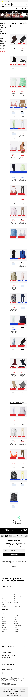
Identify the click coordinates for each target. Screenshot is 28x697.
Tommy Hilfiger (5, 629)
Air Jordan (4, 606)
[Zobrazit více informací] (13, 50)
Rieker (3, 631)
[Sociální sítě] (3, 646)
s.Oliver (15, 621)
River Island (4, 623)
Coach (15, 627)
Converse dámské (17, 590)
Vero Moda (4, 627)
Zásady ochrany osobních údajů (17, 561)
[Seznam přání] (23, 4)
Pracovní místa (14, 689)
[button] (13, 26)
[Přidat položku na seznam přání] (16, 36)
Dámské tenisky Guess (6, 588)
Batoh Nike (16, 602)
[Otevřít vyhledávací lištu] (25, 8)
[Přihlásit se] (16, 4)
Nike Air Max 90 (17, 592)
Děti (9, 4)
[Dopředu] (22, 8)
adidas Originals (17, 625)
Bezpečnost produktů (14, 693)
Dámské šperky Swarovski (7, 590)
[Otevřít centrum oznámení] (19, 4)
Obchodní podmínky (7, 691)
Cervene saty (17, 600)
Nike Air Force (17, 606)
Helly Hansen (17, 623)
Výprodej (18, 30)
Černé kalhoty (17, 594)
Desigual (16, 612)
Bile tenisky (4, 592)
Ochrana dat (22, 689)
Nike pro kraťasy (17, 588)
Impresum (16, 691)
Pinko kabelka (4, 596)
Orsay (3, 615)
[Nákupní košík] (26, 4)
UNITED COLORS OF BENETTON (6, 612)
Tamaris (3, 617)
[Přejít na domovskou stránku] (9, 641)
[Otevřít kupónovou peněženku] (13, 4)
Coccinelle (4, 621)
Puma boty (4, 600)
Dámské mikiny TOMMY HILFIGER (6, 603)
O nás (4, 689)
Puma (15, 619)
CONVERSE (16, 631)
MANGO (3, 625)
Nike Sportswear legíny (6, 598)
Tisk (8, 689)
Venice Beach (17, 615)
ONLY (15, 617)
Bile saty (16, 598)
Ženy (3, 4)
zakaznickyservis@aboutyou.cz (19, 563)
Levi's (3, 619)
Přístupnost (22, 691)
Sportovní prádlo (17, 596)
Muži (6, 4)
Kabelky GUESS (5, 594)
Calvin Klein (16, 629)
